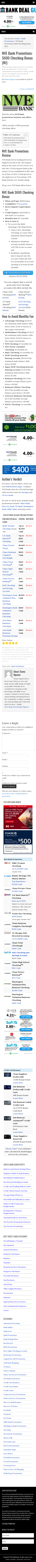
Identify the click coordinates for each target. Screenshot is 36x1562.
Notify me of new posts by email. (14, 783)
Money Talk (8, 1438)
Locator (23, 204)
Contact (8, 1559)
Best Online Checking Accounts (15, 1351)
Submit (5, 1548)
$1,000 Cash (17, 990)
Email (4, 759)
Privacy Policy (20, 1559)
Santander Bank (10, 1450)
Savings (25, 492)
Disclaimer (13, 1559)
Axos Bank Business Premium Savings (10, 633)
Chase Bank (25, 503)
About (30, 1557)
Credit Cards (8, 1390)
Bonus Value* (12, 1149)
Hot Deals (7, 1418)
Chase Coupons (9, 1371)
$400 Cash (16, 948)
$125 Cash (16, 968)
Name (5, 753)
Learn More (18, 1083)
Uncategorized (9, 1465)
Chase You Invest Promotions (15, 1375)
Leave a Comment (27, 89)
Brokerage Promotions (12, 1355)
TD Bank (18, 506)
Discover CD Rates (11, 1406)
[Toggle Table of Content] (24, 135)
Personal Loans (9, 1442)
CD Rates (7, 1367)
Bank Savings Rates (11, 1339)
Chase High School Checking (7, 572)
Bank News (8, 1331)
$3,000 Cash (17, 891)
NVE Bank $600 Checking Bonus (15, 140)
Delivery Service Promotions (14, 1398)
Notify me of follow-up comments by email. (16, 776)
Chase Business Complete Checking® (9, 555)
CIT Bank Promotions (12, 1379)
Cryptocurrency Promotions (15, 1394)
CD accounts (7, 495)
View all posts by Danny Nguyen (16, 707)
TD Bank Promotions (12, 1458)
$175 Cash (16, 978)
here (18, 76)
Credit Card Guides (11, 1386)
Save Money (8, 1454)
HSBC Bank (12, 509)
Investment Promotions (13, 1434)
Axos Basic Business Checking (7, 623)
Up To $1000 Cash (20, 939)
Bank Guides (8, 1327)
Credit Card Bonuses (11, 1383)
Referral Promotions (11, 1446)
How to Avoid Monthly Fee (13, 143)
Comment (6, 733)
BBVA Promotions (10, 1347)
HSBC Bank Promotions (13, 1422)
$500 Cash (16, 929)
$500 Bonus (17, 916)
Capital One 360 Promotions (14, 1359)
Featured (7, 1414)
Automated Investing (12, 1323)
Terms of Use (27, 1559)
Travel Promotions (11, 1461)
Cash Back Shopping (11, 1363)
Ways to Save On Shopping (14, 1469)
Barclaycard (8, 1343)
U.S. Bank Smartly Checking (6, 539)
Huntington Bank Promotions (15, 1426)
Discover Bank (8, 506)
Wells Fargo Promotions (13, 1473)
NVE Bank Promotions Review (14, 138)
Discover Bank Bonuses (12, 1402)
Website (5, 766)
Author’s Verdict (10, 145)
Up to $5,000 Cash (20, 869)
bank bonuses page (14, 486)
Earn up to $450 (19, 901)
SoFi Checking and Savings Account (24, 305)
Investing (7, 1430)
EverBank (7, 1410)
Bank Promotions (17, 666)
